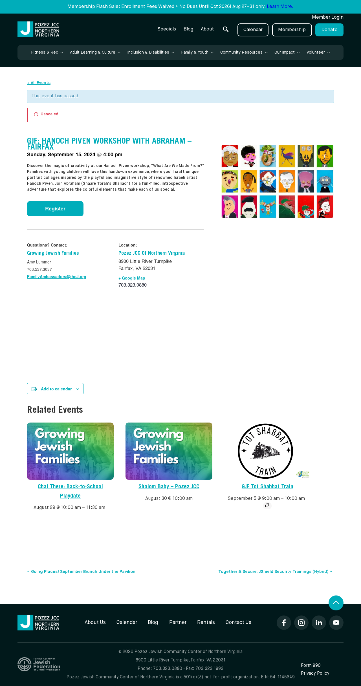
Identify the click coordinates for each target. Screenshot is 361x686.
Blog (188, 29)
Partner (177, 622)
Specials (166, 29)
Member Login (328, 17)
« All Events (38, 83)
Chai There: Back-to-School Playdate (70, 491)
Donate (330, 29)
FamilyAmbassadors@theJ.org (56, 276)
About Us (95, 622)
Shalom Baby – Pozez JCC (168, 487)
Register (55, 208)
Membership (292, 29)
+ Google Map (131, 278)
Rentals (206, 622)
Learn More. (280, 6)
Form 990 (311, 665)
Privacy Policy (315, 673)
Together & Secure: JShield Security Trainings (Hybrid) (275, 571)
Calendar (253, 29)
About (207, 29)
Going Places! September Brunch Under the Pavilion (81, 571)
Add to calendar (56, 389)
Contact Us (238, 622)
